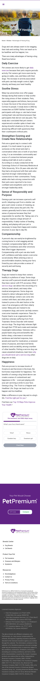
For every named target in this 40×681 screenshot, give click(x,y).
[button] (3, 4)
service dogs (7, 286)
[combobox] (22, 14)
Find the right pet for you (15, 398)
